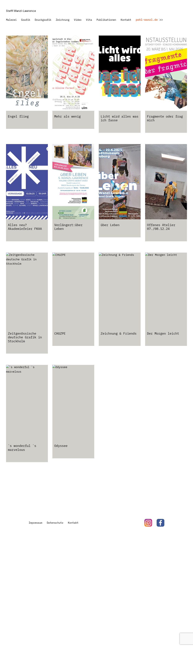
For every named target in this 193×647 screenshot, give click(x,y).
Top (174, 632)
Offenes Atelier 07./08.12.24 (161, 227)
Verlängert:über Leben (68, 227)
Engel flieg (18, 116)
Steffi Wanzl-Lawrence (21, 11)
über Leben (110, 225)
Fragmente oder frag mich (165, 118)
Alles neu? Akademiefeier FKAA (25, 227)
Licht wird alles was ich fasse (119, 118)
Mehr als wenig (67, 116)
